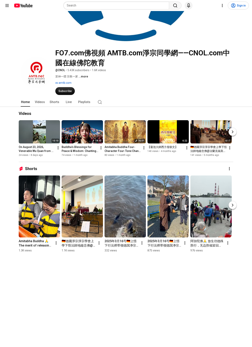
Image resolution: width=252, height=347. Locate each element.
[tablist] (126, 102)
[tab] (25, 102)
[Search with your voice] (189, 5)
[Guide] (7, 5)
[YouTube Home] (23, 5)
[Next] (232, 132)
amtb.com (64, 82)
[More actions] (58, 148)
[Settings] (222, 5)
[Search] (175, 5)
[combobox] (117, 5)
